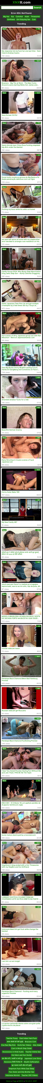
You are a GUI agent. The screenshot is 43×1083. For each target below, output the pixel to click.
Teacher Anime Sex (33, 1052)
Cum (34, 19)
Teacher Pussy (12, 1038)
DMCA (20, 1081)
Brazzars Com (30, 1042)
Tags (15, 1081)
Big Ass (6, 16)
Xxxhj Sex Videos (24, 1045)
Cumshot (19, 16)
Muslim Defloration (31, 1062)
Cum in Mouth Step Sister (21, 1048)
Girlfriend (11, 19)
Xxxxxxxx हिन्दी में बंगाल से (13, 1062)
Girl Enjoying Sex (23, 19)
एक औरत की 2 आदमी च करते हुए (12, 1058)
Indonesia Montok (13, 1075)
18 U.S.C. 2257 (31, 1081)
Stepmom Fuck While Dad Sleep (21, 1068)
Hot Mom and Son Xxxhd (21, 1055)
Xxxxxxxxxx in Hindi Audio (13, 1052)
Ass (12, 16)
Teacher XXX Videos (29, 1075)
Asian (27, 16)
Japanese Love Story (32, 1058)
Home (8, 1081)
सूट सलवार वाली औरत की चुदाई (21, 1065)
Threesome (35, 16)
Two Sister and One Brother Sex (21, 1072)
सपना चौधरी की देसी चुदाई (15, 1042)
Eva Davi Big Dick (8, 1045)
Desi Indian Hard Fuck (28, 1038)
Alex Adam (37, 1045)
